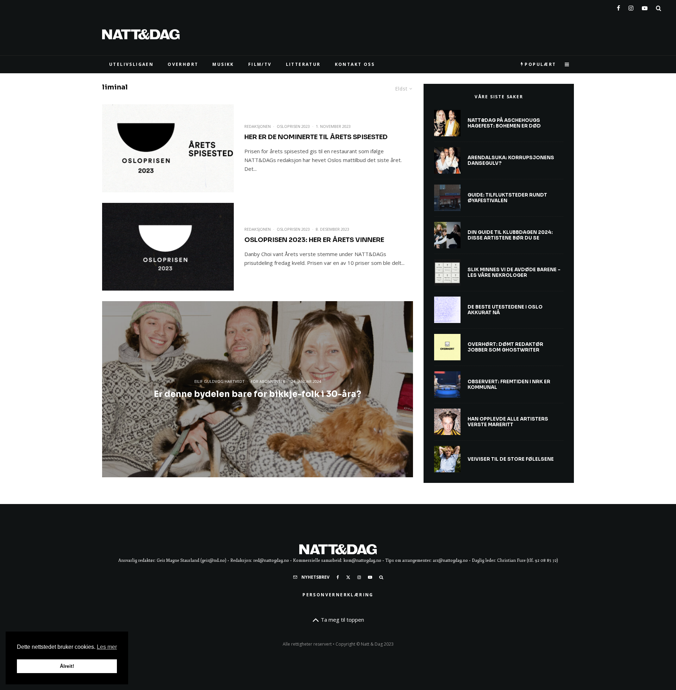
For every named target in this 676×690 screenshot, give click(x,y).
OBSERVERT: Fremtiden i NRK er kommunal (509, 384)
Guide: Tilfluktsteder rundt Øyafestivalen (507, 197)
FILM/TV (260, 64)
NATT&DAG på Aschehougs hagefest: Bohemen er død (504, 123)
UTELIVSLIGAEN (131, 64)
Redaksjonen (257, 126)
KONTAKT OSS (355, 64)
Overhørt (183, 64)
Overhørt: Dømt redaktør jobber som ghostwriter (505, 347)
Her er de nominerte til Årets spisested (316, 137)
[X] (348, 577)
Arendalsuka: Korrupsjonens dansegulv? (511, 160)
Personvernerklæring (338, 595)
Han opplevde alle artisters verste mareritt (508, 421)
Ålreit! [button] (67, 666)
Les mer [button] (107, 647)
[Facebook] (618, 6)
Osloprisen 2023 (293, 126)
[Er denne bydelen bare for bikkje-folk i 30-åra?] (257, 389)
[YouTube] (645, 6)
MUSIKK (223, 64)
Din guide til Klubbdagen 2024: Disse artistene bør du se (510, 235)
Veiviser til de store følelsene (511, 459)
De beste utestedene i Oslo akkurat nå (505, 309)
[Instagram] (631, 6)
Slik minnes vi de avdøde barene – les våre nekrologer (514, 272)
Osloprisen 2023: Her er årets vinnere (314, 240)
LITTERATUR (303, 64)
